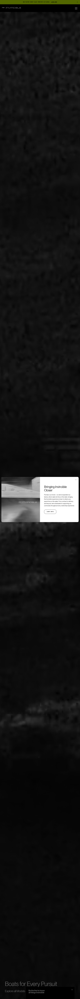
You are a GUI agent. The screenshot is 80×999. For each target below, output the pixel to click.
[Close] (75, 479)
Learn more (50, 511)
